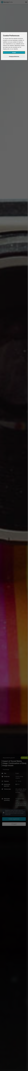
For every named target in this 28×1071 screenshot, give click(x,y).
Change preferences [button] (14, 56)
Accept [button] (14, 52)
